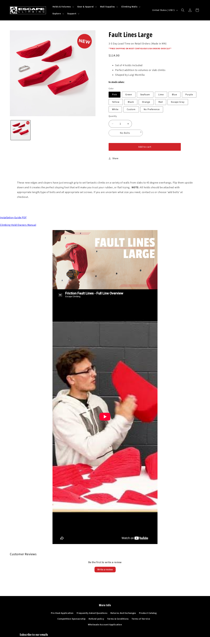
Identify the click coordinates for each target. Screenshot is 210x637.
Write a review (105, 569)
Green (128, 94)
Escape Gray (178, 102)
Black (131, 102)
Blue (174, 94)
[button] (63, 6)
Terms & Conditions (118, 619)
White (115, 109)
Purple (189, 94)
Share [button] (115, 158)
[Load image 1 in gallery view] (20, 130)
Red (160, 102)
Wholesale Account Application (105, 624)
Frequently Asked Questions (92, 613)
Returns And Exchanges (123, 613)
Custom (131, 109)
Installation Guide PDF (13, 217)
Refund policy (96, 619)
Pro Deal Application (62, 613)
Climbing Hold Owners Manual (18, 225)
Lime (161, 94)
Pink (114, 94)
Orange (146, 102)
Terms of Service (141, 619)
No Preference (152, 109)
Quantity (113, 116)
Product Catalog (148, 613)
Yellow (115, 102)
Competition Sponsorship (71, 619)
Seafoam (145, 94)
